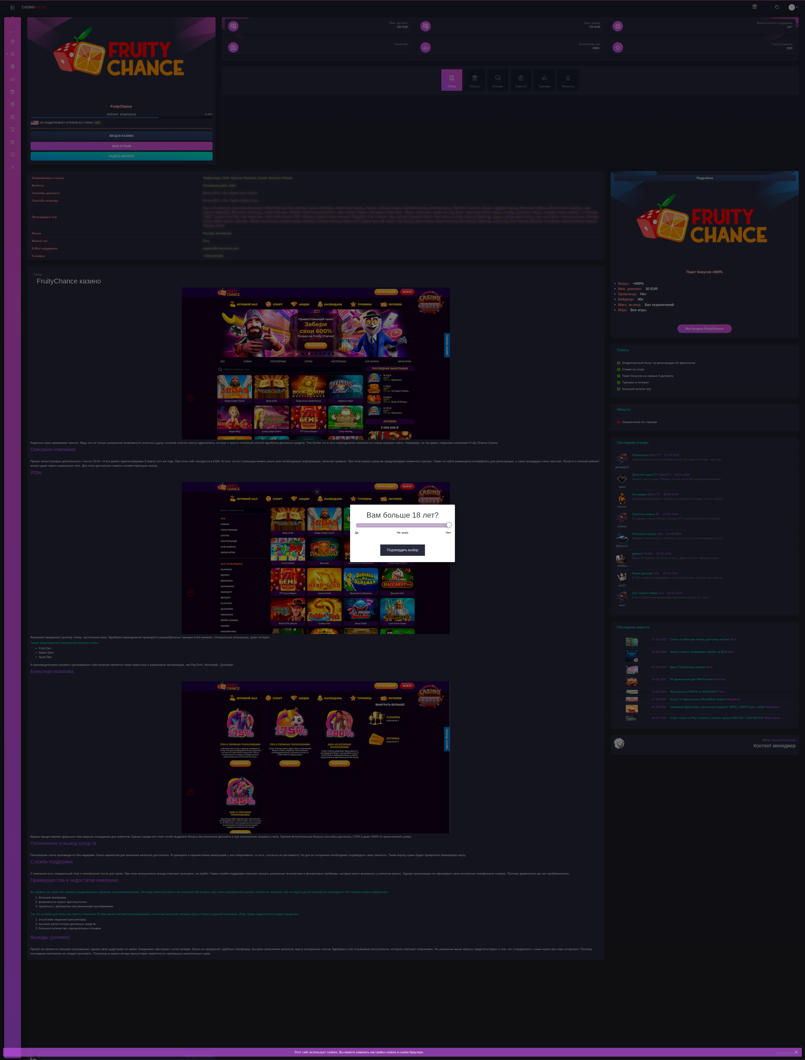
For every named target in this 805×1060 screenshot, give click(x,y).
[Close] (796, 1052)
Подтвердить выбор (402, 550)
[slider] (449, 524)
